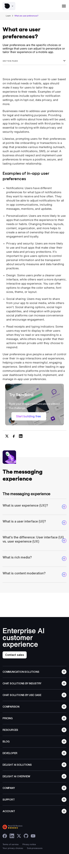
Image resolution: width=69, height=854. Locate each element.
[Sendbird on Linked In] (12, 836)
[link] (28, 416)
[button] (9, 6)
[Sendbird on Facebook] (5, 836)
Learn (8, 16)
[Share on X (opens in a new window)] (7, 436)
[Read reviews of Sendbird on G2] (27, 827)
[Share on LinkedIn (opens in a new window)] (20, 436)
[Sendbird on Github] (26, 836)
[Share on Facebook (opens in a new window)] (14, 436)
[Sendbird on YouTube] (33, 836)
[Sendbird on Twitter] (19, 836)
